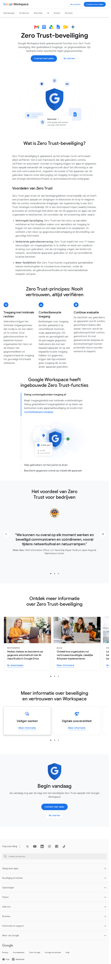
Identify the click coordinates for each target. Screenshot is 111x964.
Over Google (34, 952)
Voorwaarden (19, 952)
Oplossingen (9, 13)
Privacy (5, 952)
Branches (38, 13)
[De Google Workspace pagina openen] (16, 4)
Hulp (67, 952)
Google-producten (53, 952)
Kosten (57, 13)
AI (48, 13)
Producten (24, 13)
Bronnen (69, 13)
